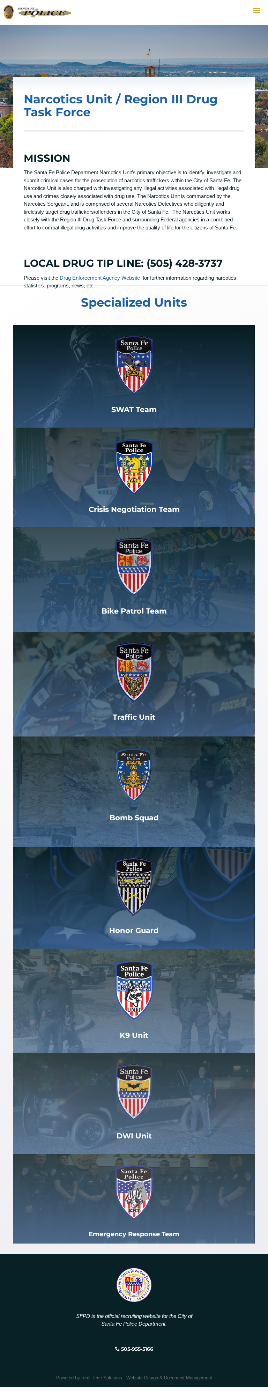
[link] (134, 989)
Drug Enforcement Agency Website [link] (100, 278)
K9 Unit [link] (134, 1035)
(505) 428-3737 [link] (185, 263)
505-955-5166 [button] (137, 1349)
